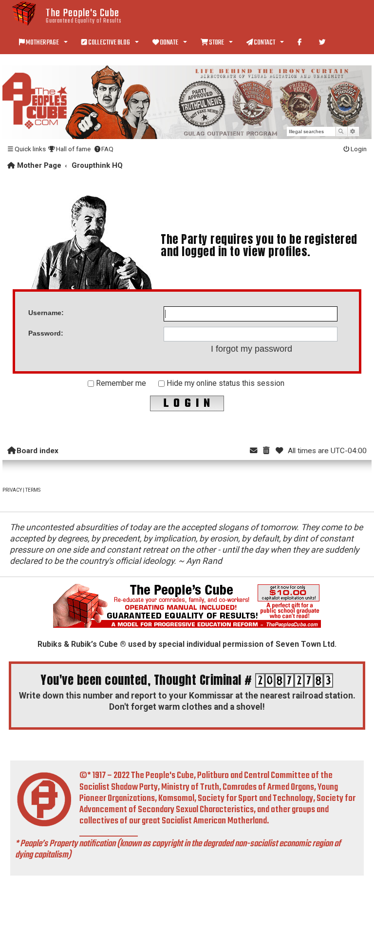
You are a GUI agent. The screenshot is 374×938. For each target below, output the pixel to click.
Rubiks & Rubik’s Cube (77, 644)
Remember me (120, 383)
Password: (45, 333)
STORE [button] (216, 42)
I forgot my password (251, 349)
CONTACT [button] (264, 42)
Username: (46, 313)
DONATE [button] (169, 42)
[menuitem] (69, 149)
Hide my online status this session (224, 383)
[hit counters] (294, 680)
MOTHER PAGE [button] (42, 42)
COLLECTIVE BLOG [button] (109, 42)
